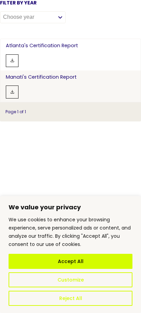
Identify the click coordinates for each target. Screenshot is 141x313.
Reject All (70, 298)
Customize (70, 279)
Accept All (71, 261)
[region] (70, 254)
